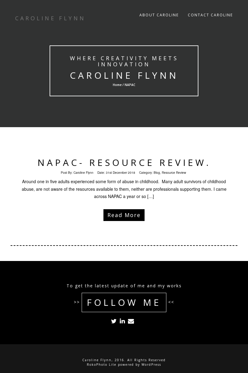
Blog (157, 172)
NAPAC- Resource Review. (124, 162)
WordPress (151, 364)
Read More (124, 215)
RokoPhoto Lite (101, 364)
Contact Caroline (210, 15)
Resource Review (174, 172)
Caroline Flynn (124, 75)
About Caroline (159, 15)
